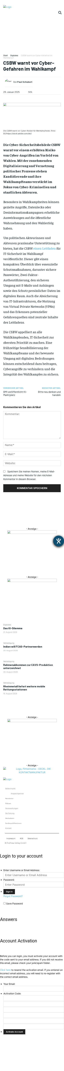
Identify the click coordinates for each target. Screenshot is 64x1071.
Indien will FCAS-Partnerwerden (22, 646)
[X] (32, 503)
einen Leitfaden (44, 248)
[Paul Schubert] (9, 82)
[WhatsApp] (32, 518)
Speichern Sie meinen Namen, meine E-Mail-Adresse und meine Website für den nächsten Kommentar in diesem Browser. (29, 475)
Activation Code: (12, 993)
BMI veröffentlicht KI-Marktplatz (15, 393)
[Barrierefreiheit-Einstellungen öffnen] (58, 541)
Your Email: (9, 984)
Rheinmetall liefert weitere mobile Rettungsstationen (24, 688)
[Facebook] (32, 495)
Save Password (14, 903)
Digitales (7, 624)
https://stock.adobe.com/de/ (18, 133)
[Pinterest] (32, 511)
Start (5, 55)
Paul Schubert (24, 82)
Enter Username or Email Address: (21, 870)
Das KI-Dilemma (12, 628)
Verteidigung (8, 643)
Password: (9, 879)
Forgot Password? (13, 896)
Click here (5, 969)
